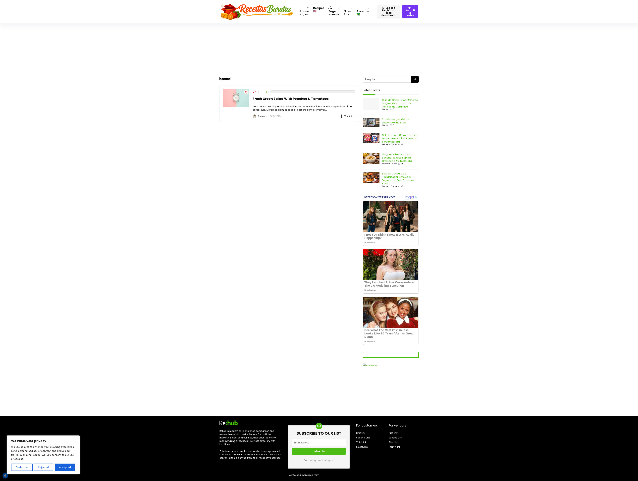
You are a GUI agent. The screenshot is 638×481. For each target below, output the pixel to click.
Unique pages (304, 12)
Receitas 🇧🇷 (363, 12)
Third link (361, 442)
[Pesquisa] (415, 79)
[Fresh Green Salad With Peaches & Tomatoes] (236, 91)
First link (360, 433)
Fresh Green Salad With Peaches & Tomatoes (291, 99)
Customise (22, 467)
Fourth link (362, 447)
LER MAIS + (348, 116)
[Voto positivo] (266, 92)
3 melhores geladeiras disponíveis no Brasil (395, 121)
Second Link (363, 437)
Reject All (43, 467)
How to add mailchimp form (303, 475)
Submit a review (410, 13)
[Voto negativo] (260, 92)
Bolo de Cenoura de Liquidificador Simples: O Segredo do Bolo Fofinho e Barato (398, 178)
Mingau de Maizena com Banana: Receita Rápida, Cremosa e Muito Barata (397, 158)
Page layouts (333, 12)
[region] (43, 454)
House (385, 109)
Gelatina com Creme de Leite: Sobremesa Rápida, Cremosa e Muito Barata (400, 138)
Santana (261, 116)
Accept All (65, 467)
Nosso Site (348, 12)
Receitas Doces (389, 144)
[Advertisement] (319, 48)
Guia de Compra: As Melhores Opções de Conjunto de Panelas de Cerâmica (400, 103)
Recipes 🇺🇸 (318, 9)
